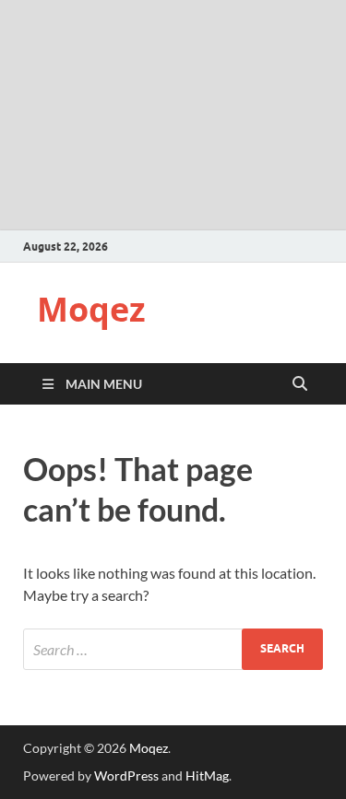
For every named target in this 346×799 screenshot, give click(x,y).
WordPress (126, 775)
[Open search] (300, 384)
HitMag (207, 775)
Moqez (91, 309)
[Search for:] (173, 649)
